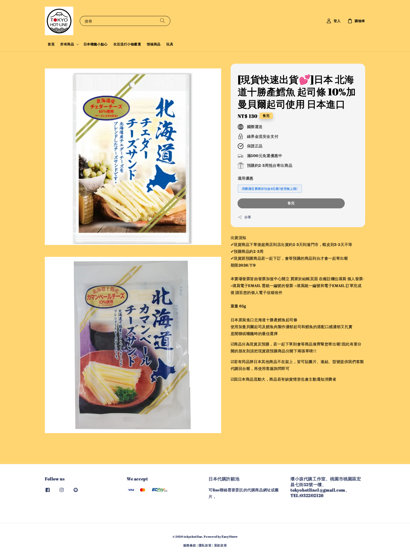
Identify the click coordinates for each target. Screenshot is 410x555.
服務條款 (189, 545)
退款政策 (220, 545)
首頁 (51, 44)
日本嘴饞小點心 (96, 44)
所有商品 (67, 44)
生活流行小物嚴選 (127, 44)
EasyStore (230, 536)
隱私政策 (205, 545)
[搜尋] (162, 20)
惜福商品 (154, 44)
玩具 (169, 44)
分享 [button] (247, 217)
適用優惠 (245, 178)
